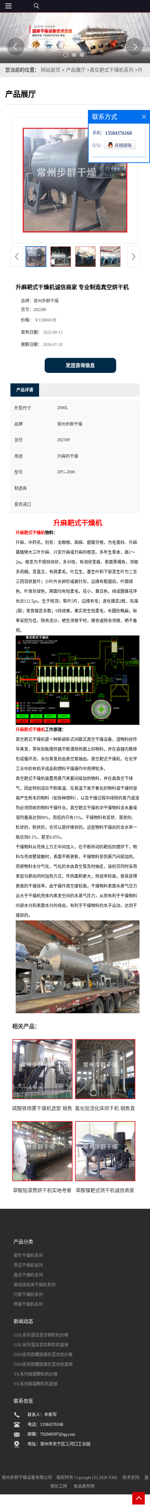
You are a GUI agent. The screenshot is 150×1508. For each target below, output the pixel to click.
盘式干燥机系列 (28, 1275)
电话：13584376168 (45, 1424)
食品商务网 (84, 1486)
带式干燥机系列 (28, 1265)
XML (113, 1477)
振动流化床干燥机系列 (34, 1284)
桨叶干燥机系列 (28, 1255)
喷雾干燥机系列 (28, 1304)
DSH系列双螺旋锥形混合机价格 (43, 1354)
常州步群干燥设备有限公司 (27, 1477)
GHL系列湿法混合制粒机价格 (41, 1335)
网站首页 (50, 70)
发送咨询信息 (80, 365)
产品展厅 (75, 70)
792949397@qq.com (57, 1434)
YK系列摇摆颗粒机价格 (36, 1374)
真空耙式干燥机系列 (112, 70)
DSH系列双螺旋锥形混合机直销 (43, 1364)
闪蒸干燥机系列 (28, 1294)
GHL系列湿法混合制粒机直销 (41, 1345)
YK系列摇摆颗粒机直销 (36, 1384)
